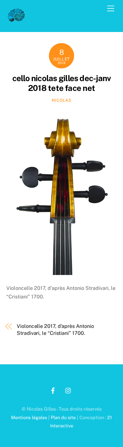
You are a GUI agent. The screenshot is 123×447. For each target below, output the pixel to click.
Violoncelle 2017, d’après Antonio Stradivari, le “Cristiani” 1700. (55, 329)
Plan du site (63, 417)
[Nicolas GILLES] (16, 20)
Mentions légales (29, 417)
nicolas (62, 100)
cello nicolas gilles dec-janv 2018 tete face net (61, 83)
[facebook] (53, 390)
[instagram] (68, 390)
